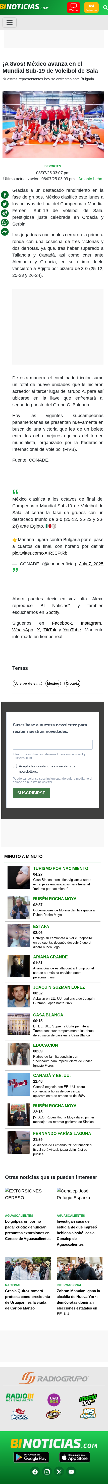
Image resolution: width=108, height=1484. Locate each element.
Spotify (52, 612)
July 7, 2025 (91, 563)
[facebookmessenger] (5, 232)
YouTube (72, 629)
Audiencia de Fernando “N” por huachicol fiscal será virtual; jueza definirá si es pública (62, 1149)
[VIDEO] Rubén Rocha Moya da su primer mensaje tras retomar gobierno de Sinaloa (63, 1119)
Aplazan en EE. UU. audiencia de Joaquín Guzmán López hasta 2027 (63, 1001)
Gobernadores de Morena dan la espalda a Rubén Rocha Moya (64, 912)
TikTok (49, 629)
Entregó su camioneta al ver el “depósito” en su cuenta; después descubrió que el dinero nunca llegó (63, 942)
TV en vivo (73, 10)
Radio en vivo (91, 10)
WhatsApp (22, 629)
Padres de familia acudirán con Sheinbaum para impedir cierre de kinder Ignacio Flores (62, 1061)
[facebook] (5, 195)
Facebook (62, 623)
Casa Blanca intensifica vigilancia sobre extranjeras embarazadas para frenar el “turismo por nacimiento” (62, 884)
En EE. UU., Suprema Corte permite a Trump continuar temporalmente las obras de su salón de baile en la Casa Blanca (63, 1030)
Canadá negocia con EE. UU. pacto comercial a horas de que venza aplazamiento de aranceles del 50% (59, 1091)
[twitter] (5, 204)
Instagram (91, 623)
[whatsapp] (5, 223)
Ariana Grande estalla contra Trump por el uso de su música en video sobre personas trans (63, 972)
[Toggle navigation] (10, 23)
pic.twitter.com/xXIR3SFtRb (39, 553)
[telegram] (5, 213)
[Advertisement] (54, 31)
